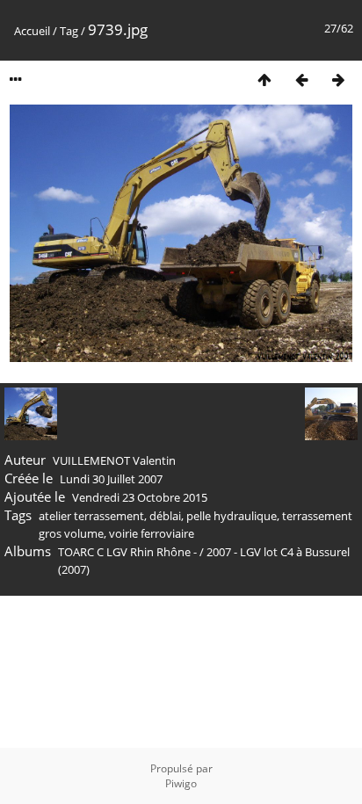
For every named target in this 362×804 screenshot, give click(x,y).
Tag (69, 31)
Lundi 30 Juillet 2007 (111, 479)
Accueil (32, 31)
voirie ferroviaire (151, 533)
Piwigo (181, 783)
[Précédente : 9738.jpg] (301, 79)
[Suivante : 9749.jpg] (338, 79)
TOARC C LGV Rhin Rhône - (128, 552)
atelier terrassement (91, 516)
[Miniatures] (264, 79)
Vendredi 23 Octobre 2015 (139, 497)
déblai (165, 516)
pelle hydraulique (231, 516)
